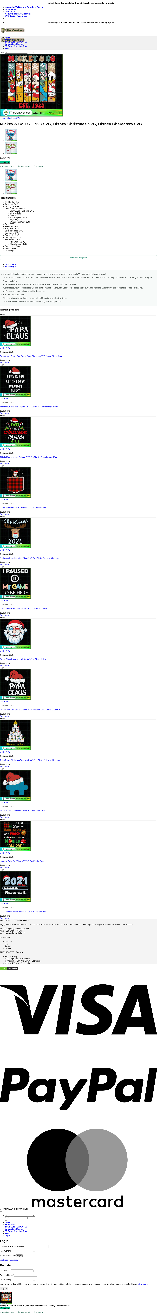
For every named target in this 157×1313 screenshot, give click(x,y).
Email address (7, 1275)
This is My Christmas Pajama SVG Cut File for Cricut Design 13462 (29, 457)
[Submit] (6, 1220)
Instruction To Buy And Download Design (24, 7)
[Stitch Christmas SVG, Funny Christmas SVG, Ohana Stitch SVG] (11, 140)
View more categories (78, 258)
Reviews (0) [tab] (10, 267)
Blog (6, 944)
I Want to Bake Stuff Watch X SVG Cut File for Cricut (22, 861)
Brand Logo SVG (12, 246)
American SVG (11, 204)
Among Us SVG (12, 206)
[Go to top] (1, 1211)
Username (5, 1271)
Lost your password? (9, 1260)
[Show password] (34, 1251)
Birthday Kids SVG (13, 237)
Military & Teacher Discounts (18, 14)
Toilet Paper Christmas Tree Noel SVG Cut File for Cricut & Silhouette (30, 760)
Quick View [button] (5, 348)
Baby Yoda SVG (12, 229)
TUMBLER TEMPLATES (16, 42)
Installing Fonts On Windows (17, 959)
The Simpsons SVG (18, 217)
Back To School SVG (14, 231)
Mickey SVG (15, 213)
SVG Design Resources (16, 16)
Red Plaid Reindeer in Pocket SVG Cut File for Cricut (23, 508)
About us (8, 942)
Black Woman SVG (18, 244)
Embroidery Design (14, 44)
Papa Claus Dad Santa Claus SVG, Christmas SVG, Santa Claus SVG (30, 710)
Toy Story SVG (16, 220)
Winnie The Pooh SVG (20, 222)
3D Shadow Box (12, 202)
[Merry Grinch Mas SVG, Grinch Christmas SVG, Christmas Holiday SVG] (11, 153)
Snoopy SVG (15, 215)
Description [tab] (10, 264)
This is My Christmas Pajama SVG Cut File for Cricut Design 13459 (29, 407)
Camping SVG (11, 251)
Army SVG (9, 224)
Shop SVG (10, 40)
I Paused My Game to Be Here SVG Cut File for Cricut (23, 609)
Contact (8, 946)
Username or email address (12, 1246)
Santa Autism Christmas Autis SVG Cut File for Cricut (23, 811)
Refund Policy (11, 9)
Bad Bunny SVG (12, 233)
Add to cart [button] (4, 363)
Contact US (10, 12)
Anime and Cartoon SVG (15, 209)
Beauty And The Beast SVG (22, 211)
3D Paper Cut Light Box (16, 46)
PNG (7, 48)
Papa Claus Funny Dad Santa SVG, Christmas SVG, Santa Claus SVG (31, 356)
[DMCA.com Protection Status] (9, 969)
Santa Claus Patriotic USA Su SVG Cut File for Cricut (23, 659)
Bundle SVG (10, 248)
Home (7, 37)
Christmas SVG (13, 118)
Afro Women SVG (17, 242)
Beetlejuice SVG (12, 235)
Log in (19, 1256)
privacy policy (143, 1284)
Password (5, 1251)
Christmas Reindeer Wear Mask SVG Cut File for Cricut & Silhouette (29, 558)
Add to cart (5, 162)
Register (4, 1289)
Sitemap (8, 948)
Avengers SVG (11, 226)
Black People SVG (13, 240)
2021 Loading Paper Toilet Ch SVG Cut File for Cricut (23, 912)
